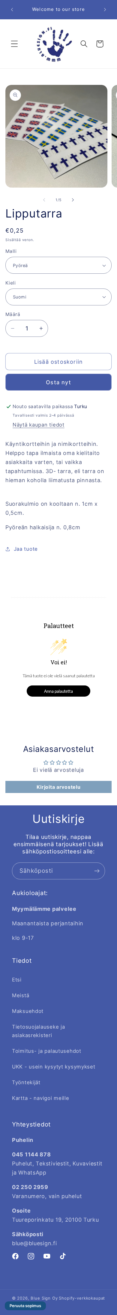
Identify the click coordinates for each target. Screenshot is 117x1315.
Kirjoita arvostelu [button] (59, 787)
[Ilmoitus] (105, 9)
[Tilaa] (97, 870)
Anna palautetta (58, 691)
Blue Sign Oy (44, 1298)
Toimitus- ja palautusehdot (46, 1051)
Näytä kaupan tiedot (38, 425)
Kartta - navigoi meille (40, 1098)
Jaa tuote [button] (26, 549)
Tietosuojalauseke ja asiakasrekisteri (38, 1031)
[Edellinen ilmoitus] (12, 9)
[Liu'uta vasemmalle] (44, 199)
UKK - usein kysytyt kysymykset (53, 1067)
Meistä (20, 995)
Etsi (17, 980)
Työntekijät (26, 1082)
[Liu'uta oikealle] (73, 199)
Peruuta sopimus (25, 1305)
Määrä (12, 314)
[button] (14, 44)
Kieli (10, 283)
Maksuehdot (28, 1011)
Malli (10, 251)
